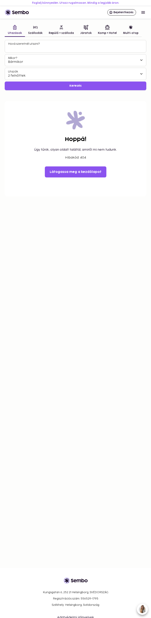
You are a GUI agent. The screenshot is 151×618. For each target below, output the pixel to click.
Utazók (13, 71)
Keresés (75, 85)
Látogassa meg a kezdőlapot (75, 172)
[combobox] (76, 48)
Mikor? (12, 58)
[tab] (15, 30)
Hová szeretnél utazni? (24, 43)
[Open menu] (143, 12)
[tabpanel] (75, 65)
